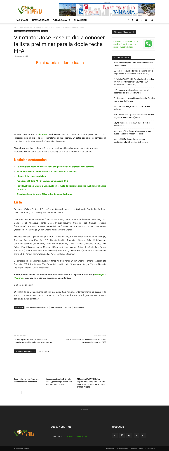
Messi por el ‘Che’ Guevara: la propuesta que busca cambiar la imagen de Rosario (132, 132)
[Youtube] (146, 20)
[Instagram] (133, 20)
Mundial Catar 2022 (33, 31)
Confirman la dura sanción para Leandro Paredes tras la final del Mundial (134, 99)
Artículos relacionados (25, 352)
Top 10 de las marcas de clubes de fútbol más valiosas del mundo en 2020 (85, 341)
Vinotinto (45, 31)
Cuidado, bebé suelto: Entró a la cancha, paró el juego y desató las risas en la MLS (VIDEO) (59, 381)
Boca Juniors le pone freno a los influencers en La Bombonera (133, 64)
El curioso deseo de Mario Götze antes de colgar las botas (44, 194)
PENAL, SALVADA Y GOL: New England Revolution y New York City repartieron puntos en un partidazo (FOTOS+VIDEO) (134, 82)
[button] (152, 20)
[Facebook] (128, 20)
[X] (142, 20)
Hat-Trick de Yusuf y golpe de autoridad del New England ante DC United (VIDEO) (134, 116)
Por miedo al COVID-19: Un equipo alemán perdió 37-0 (42, 181)
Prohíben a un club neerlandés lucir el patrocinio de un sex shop (47, 171)
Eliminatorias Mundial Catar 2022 (37, 307)
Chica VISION (80, 20)
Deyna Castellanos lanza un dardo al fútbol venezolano (132, 124)
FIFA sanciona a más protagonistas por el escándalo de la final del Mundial (131, 91)
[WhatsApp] (34, 323)
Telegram (19, 278)
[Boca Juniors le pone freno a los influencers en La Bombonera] (28, 367)
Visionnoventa (79, 307)
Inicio (16, 27)
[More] (47, 323)
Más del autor (43, 352)
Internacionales (40, 20)
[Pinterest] (28, 323)
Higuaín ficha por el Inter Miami (31, 176)
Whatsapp (99, 274)
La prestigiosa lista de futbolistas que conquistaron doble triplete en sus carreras (55, 166)
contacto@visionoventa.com (75, 436)
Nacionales (22, 20)
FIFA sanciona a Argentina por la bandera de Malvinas (132, 107)
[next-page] (20, 392)
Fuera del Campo (61, 20)
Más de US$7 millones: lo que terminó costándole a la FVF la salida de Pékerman (131, 140)
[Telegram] (137, 20)
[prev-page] (15, 392)
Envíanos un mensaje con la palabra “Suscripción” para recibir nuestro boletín (125, 44)
